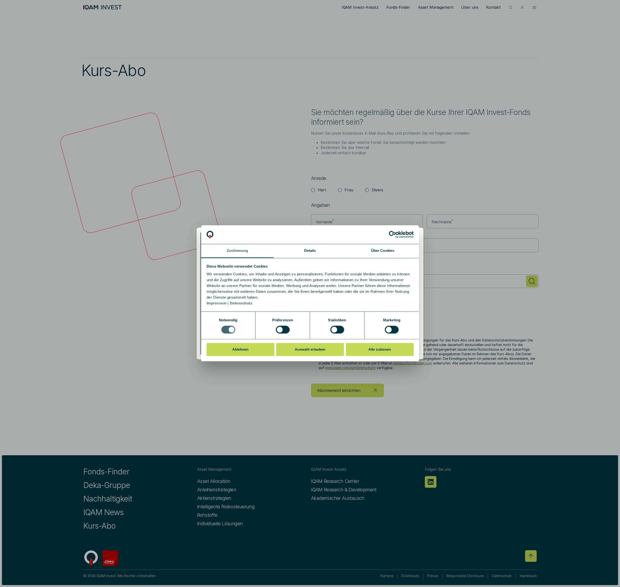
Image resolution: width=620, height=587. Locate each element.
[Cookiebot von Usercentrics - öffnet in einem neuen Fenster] (392, 234)
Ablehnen (240, 349)
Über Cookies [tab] (382, 250)
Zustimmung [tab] (237, 250)
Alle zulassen (379, 349)
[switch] (283, 329)
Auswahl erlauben (310, 349)
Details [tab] (310, 250)
